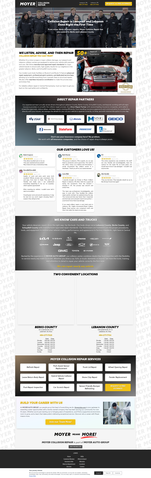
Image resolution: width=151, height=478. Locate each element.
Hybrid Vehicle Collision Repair (61, 377)
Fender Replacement (118, 377)
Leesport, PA (83, 3)
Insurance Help (69, 461)
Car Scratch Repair (61, 387)
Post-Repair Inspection (33, 387)
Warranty (82, 461)
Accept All (98, 473)
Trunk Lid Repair (90, 367)
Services (69, 466)
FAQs (82, 456)
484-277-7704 (105, 335)
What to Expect (82, 459)
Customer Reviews (69, 459)
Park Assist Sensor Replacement (61, 367)
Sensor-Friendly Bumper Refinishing (89, 387)
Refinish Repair (33, 367)
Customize (117, 473)
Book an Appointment (69, 464)
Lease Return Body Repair (33, 377)
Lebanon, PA (94, 3)
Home (69, 456)
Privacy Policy (32, 476)
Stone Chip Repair (89, 377)
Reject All (108, 473)
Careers (82, 466)
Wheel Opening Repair (118, 367)
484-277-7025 (46, 335)
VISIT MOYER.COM (75, 446)
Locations (82, 464)
